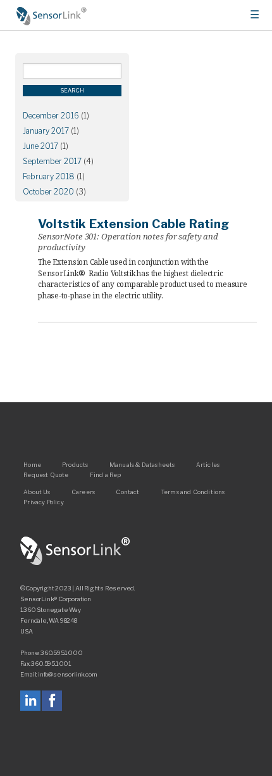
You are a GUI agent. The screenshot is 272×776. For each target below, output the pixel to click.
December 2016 (51, 115)
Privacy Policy (43, 502)
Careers (83, 491)
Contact (127, 491)
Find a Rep (105, 474)
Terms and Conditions (193, 491)
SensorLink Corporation (75, 551)
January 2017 (46, 131)
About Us (36, 491)
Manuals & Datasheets (142, 464)
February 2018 (49, 176)
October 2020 (48, 191)
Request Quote (45, 474)
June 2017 (40, 146)
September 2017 (52, 161)
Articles (207, 464)
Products (75, 464)
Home (51, 16)
